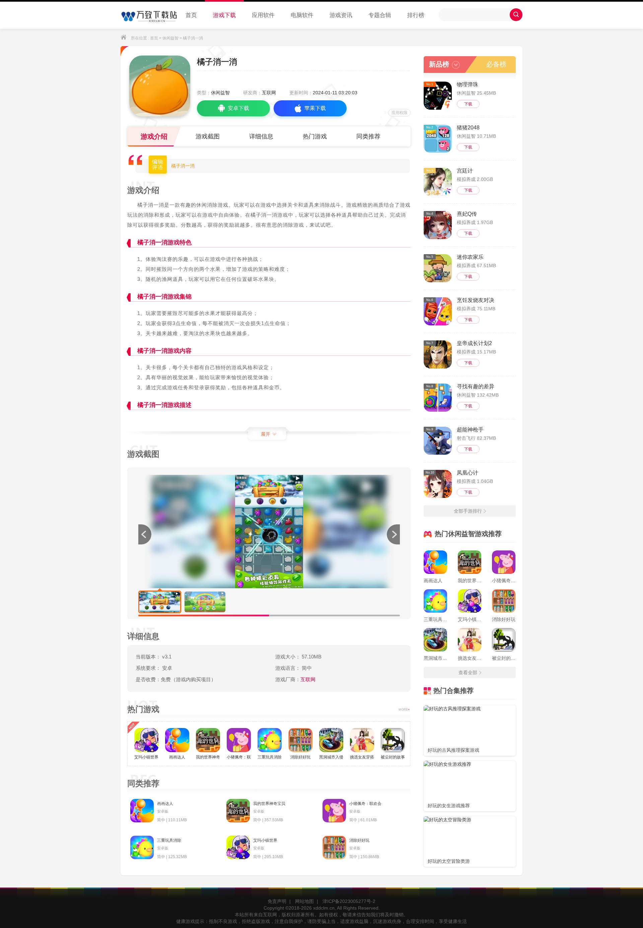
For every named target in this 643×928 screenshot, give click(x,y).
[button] (393, 534)
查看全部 (467, 672)
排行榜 (415, 15)
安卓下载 (238, 108)
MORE (404, 709)
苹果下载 (315, 108)
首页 (191, 15)
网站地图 (304, 901)
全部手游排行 (468, 511)
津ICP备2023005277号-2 (349, 901)
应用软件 (263, 15)
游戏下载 (224, 15)
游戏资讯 (341, 15)
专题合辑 (379, 15)
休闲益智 (170, 38)
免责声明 (277, 901)
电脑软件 (302, 15)
